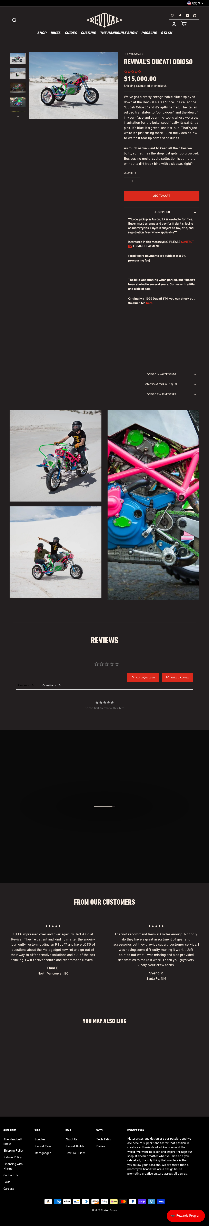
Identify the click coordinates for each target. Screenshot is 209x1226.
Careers (8, 1189)
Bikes (55, 33)
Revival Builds (75, 1146)
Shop (41, 33)
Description (162, 212)
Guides (70, 33)
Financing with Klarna (13, 1166)
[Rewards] (186, 1216)
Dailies (100, 1146)
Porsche (149, 33)
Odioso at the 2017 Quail (161, 384)
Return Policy (12, 1157)
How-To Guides (76, 1153)
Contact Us (10, 1175)
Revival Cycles (133, 54)
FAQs (6, 1182)
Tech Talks (103, 1139)
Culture (88, 33)
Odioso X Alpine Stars (161, 394)
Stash (166, 33)
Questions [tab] (49, 685)
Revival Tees (42, 1146)
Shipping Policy (13, 1150)
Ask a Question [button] (145, 677)
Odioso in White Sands (161, 374)
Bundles (39, 1139)
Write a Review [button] (180, 677)
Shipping (129, 86)
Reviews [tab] (23, 685)
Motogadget (42, 1153)
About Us (72, 1139)
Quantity (130, 173)
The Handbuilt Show (118, 33)
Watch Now (106, 828)
